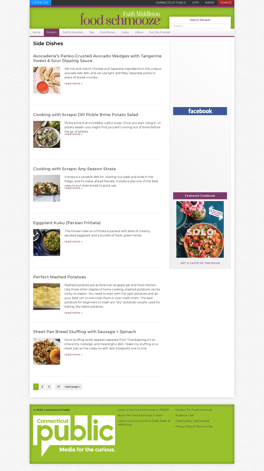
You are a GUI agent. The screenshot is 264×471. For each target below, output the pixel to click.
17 (59, 386)
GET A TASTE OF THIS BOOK (200, 263)
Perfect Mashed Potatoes (59, 277)
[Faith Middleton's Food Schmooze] (96, 18)
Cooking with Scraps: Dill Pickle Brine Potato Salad (85, 114)
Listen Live (40, 2)
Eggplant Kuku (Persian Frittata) (67, 222)
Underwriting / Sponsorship (192, 421)
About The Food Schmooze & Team (140, 415)
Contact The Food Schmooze (193, 409)
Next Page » (72, 387)
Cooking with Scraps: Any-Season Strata (74, 168)
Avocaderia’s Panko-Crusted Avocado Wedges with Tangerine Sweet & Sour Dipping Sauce (97, 58)
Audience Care (184, 415)
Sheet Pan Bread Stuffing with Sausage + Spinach (84, 331)
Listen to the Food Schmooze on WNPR (143, 409)
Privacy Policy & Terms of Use (194, 426)
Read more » (73, 83)
